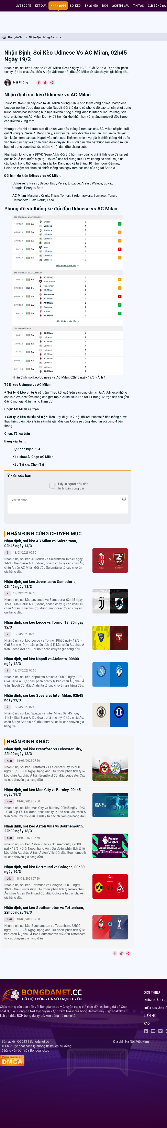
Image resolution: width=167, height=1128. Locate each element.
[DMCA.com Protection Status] (56, 1060)
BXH (105, 5)
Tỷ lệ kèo (91, 5)
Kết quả (40, 5)
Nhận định (58, 5)
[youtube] (153, 1032)
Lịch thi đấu (120, 5)
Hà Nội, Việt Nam (137, 1042)
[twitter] (160, 1032)
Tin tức (138, 5)
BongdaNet (15, 37)
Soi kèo (75, 5)
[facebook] (146, 1032)
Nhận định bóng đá (41, 37)
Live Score (23, 5)
